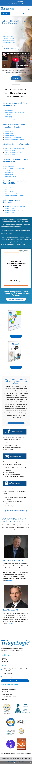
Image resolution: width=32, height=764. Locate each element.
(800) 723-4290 (21, 244)
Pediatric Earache (9, 133)
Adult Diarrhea (9, 116)
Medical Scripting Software (9, 42)
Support (4, 660)
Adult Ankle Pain (9, 118)
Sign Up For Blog (12, 3)
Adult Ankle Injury (9, 110)
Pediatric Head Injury (10, 135)
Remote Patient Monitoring (9, 40)
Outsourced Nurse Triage (8, 38)
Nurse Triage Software (8, 36)
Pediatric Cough (9, 132)
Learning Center (20, 3)
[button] (28, 8)
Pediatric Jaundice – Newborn (13, 137)
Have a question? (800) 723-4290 (16, 1)
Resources (5, 661)
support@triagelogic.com (8, 244)
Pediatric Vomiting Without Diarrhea (14, 139)
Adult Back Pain (9, 172)
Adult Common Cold (10, 176)
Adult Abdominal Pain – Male (13, 120)
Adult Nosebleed (9, 174)
